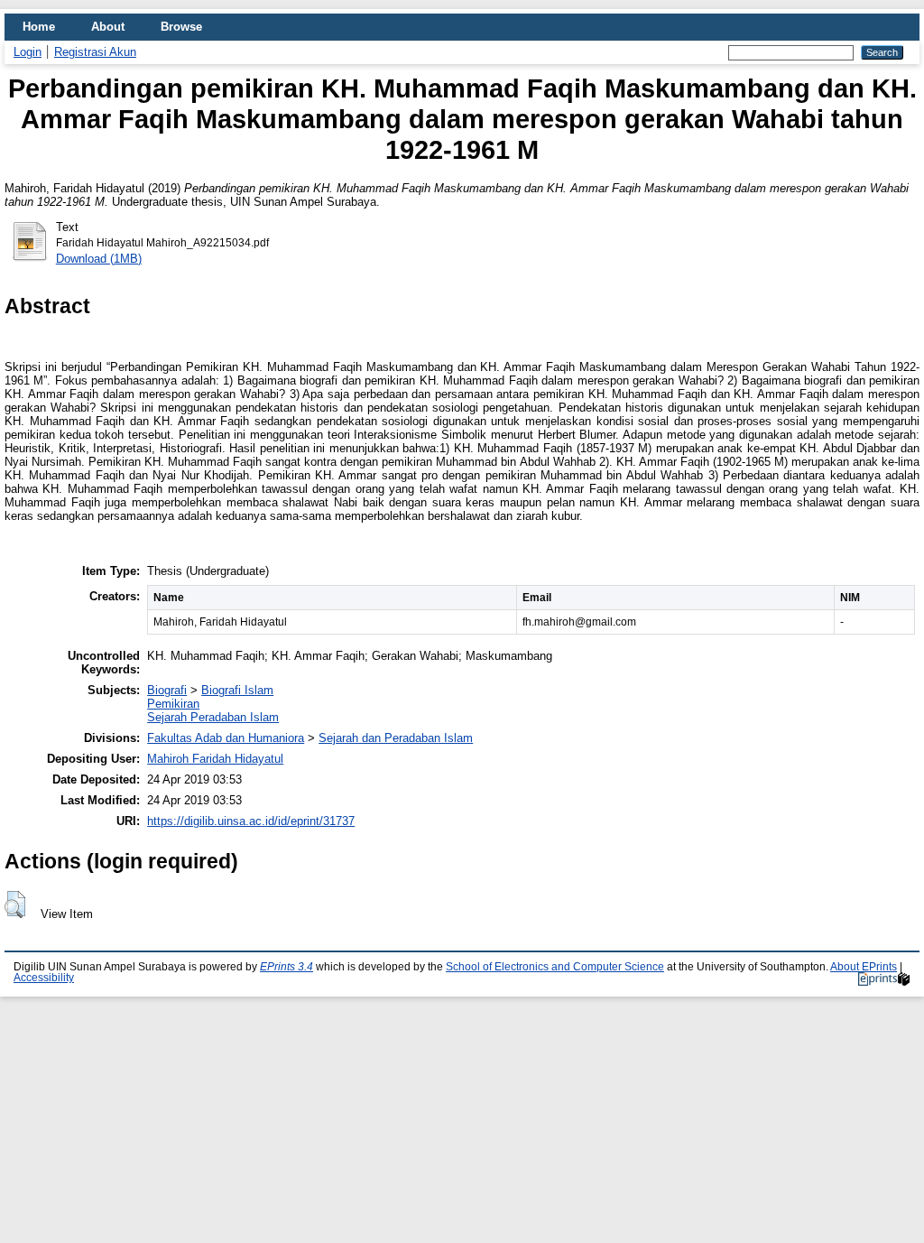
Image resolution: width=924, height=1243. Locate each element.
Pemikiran (173, 703)
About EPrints (863, 966)
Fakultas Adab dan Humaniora (225, 738)
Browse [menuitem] (181, 26)
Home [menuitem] (39, 26)
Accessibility (44, 977)
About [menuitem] (108, 26)
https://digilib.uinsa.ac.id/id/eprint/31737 (251, 821)
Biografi (167, 690)
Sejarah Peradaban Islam (213, 717)
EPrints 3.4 (286, 966)
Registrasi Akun (95, 52)
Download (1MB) (99, 258)
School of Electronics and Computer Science (555, 966)
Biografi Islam (237, 690)
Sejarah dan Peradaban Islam (396, 738)
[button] (15, 904)
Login (28, 52)
